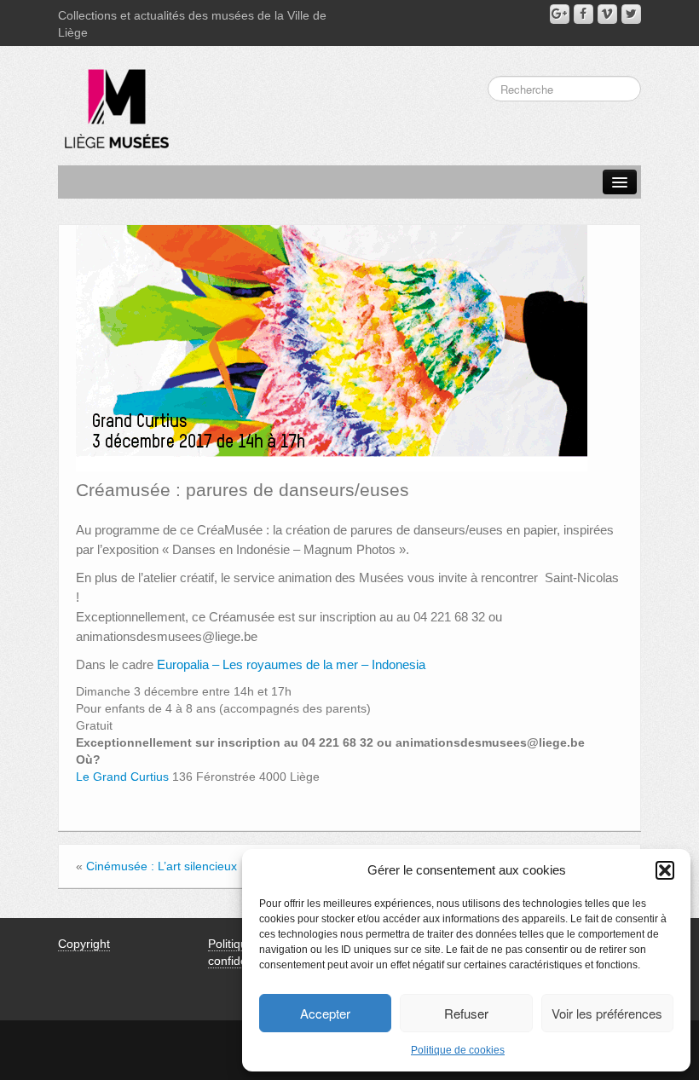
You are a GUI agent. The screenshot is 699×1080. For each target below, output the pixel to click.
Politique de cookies (458, 1050)
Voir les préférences (607, 1013)
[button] (664, 870)
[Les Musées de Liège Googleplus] (559, 14)
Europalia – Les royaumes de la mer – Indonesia (291, 664)
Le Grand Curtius (122, 776)
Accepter (325, 1013)
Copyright (84, 943)
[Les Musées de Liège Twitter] (631, 14)
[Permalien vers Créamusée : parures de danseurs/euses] (331, 347)
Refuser (466, 1013)
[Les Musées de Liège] (113, 102)
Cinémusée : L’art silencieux (161, 866)
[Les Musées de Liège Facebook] (583, 14)
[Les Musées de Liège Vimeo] (607, 14)
